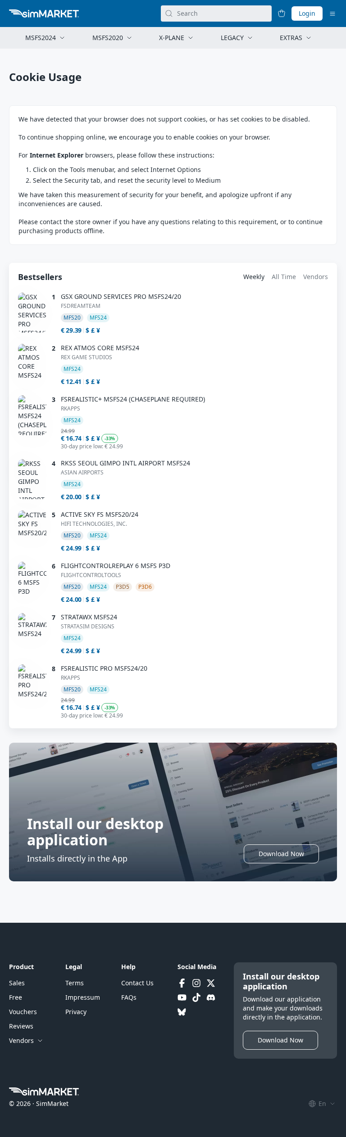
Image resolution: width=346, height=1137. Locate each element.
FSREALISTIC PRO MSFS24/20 (104, 668)
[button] (281, 853)
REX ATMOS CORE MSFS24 (100, 348)
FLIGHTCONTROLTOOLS (91, 575)
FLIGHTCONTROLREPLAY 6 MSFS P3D (115, 566)
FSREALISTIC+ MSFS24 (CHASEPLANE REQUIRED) (133, 399)
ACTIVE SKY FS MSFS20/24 (99, 514)
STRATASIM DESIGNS (87, 626)
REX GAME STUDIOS (86, 357)
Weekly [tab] (253, 276)
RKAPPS (70, 408)
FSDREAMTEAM (80, 306)
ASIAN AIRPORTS (82, 472)
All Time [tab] (284, 276)
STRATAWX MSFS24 (89, 617)
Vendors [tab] (315, 276)
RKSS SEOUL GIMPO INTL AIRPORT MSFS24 (125, 463)
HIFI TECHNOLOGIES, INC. (94, 524)
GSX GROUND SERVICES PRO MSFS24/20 (121, 297)
